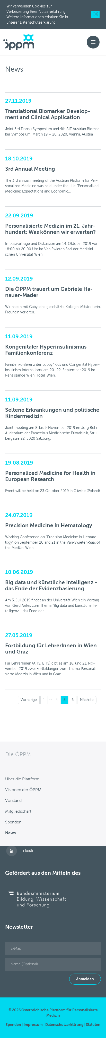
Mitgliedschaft (18, 812)
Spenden (13, 822)
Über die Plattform (22, 779)
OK (95, 14)
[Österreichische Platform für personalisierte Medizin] (18, 42)
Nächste (87, 700)
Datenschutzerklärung (64, 1025)
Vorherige (29, 700)
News (10, 833)
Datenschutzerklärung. (38, 22)
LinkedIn (27, 851)
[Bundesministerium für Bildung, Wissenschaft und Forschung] (37, 899)
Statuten (93, 1025)
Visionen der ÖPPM (23, 790)
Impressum (33, 1025)
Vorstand (13, 801)
